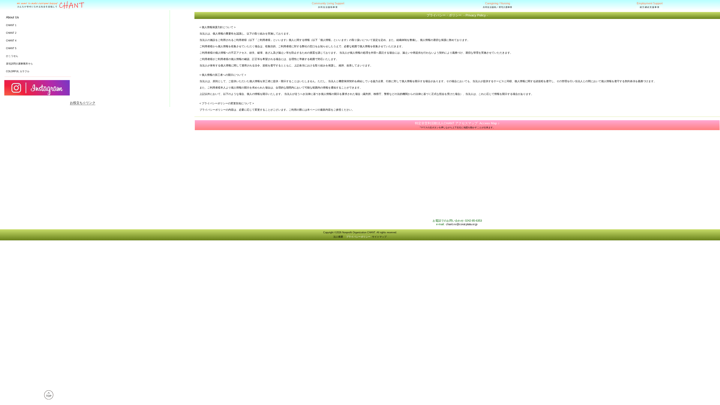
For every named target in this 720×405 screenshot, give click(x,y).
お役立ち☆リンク (82, 103)
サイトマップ (379, 236)
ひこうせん (12, 56)
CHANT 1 (11, 25)
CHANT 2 (11, 33)
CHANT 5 (11, 48)
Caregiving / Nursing (497, 5)
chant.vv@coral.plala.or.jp (461, 224)
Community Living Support (328, 5)
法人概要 (338, 236)
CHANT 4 (11, 40)
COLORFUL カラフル (17, 71)
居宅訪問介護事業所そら (19, 63)
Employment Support (650, 5)
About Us (12, 17)
